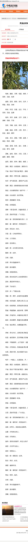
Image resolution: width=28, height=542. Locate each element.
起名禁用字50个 (18, 506)
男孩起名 (18, 11)
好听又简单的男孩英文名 (8, 517)
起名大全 (3, 11)
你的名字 (4, 36)
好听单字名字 (5, 521)
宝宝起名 (11, 11)
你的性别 (4, 39)
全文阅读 (18, 514)
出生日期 (4, 42)
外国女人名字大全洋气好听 (8, 519)
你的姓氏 (4, 33)
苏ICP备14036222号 (21, 532)
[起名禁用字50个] (8, 514)
